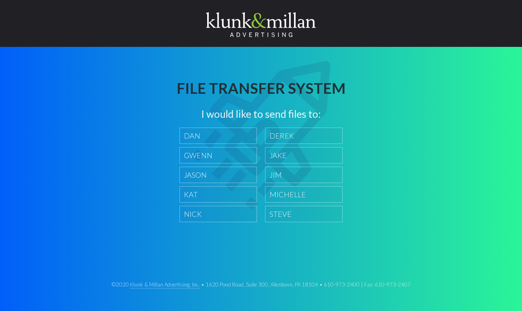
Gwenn (198, 155)
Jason (195, 174)
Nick (193, 214)
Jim (276, 174)
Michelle (288, 194)
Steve (281, 214)
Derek (282, 135)
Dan (192, 135)
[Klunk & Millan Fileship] (261, 23)
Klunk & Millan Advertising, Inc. (165, 284)
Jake (278, 155)
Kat (191, 194)
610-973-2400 (342, 284)
